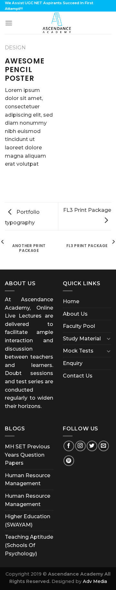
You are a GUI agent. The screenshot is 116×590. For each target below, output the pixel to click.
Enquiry (72, 363)
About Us (75, 314)
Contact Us (77, 376)
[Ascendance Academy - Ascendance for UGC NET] (58, 23)
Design (15, 48)
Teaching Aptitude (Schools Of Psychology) (29, 545)
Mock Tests (78, 351)
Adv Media (95, 581)
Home (71, 301)
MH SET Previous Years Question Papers (27, 455)
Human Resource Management (27, 479)
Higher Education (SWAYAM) (27, 520)
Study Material (82, 339)
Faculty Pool (79, 326)
